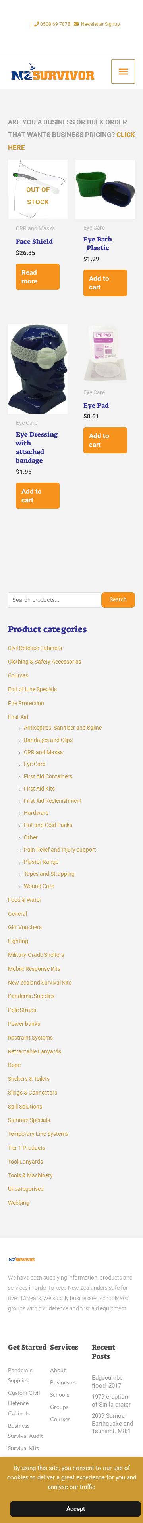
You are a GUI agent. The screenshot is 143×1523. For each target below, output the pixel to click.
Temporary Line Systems (38, 1134)
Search (118, 599)
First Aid (18, 717)
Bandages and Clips (48, 740)
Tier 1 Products (26, 1148)
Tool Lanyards (25, 1161)
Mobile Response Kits (34, 969)
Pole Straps (22, 1010)
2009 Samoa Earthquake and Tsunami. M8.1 (112, 1423)
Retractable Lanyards (34, 1051)
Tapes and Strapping (49, 874)
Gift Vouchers (25, 927)
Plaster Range (41, 862)
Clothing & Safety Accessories (44, 661)
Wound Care (39, 886)
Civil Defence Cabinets (35, 648)
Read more (29, 276)
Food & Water (24, 900)
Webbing (18, 1203)
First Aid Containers (48, 776)
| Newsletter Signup (95, 24)
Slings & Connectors (32, 1092)
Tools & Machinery (30, 1175)
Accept (75, 1508)
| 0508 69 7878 (50, 24)
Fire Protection (26, 703)
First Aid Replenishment (53, 801)
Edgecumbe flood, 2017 (107, 1381)
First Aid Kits (39, 788)
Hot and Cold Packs (48, 825)
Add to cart (99, 282)
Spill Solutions (25, 1106)
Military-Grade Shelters (36, 955)
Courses (18, 675)
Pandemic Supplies (31, 996)
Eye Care (34, 764)
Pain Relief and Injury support (60, 849)
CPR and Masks (43, 752)
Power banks (24, 1024)
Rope (14, 1065)
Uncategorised (26, 1189)
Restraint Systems (30, 1037)
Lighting (18, 941)
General (17, 914)
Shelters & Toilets (29, 1079)
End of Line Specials (32, 689)
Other (31, 837)
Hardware (36, 813)
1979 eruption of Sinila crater (111, 1400)
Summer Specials (29, 1120)
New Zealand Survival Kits (40, 982)
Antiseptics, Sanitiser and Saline (63, 727)
